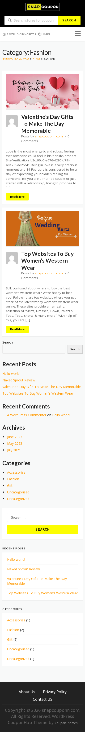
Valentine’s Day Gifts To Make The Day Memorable (47, 123)
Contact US (42, 699)
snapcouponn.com (49, 136)
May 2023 (14, 443)
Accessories (16, 472)
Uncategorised (18, 492)
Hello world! (11, 373)
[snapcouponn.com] (42, 6)
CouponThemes (66, 723)
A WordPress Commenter (26, 415)
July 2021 (14, 450)
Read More (17, 196)
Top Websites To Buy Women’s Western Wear (47, 260)
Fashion (13, 479)
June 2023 (14, 437)
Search (69, 20)
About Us (27, 691)
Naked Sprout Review (18, 380)
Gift (10, 485)
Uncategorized (18, 498)
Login (46, 34)
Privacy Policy (55, 691)
